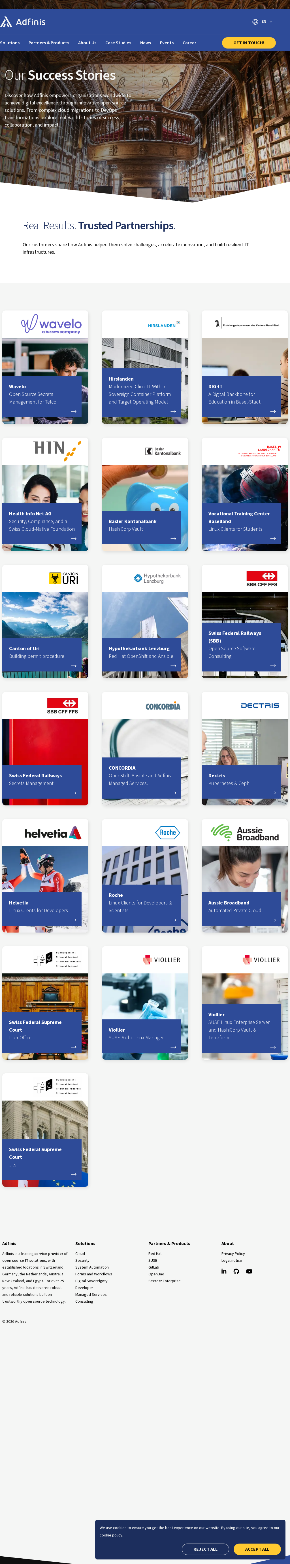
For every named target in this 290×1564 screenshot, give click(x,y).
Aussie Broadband (234, 906)
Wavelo (32, 394)
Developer (84, 1288)
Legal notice (231, 1260)
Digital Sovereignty (91, 1281)
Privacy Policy (233, 1254)
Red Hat (155, 1254)
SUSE (152, 1260)
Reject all (205, 1549)
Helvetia (38, 906)
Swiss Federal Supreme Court (35, 1030)
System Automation (92, 1267)
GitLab (153, 1267)
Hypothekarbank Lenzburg (141, 652)
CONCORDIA (140, 776)
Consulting (84, 1301)
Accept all (257, 1549)
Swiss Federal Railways (35, 779)
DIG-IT (234, 394)
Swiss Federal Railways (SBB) (234, 645)
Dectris (229, 779)
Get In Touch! (249, 43)
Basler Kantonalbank (133, 525)
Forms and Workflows (93, 1274)
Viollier (136, 1033)
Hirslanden (140, 390)
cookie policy (111, 1535)
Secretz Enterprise (164, 1281)
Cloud (80, 1254)
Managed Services (91, 1295)
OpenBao (156, 1274)
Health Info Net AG (42, 521)
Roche (140, 903)
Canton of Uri (36, 652)
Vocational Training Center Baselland (239, 521)
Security (82, 1260)
